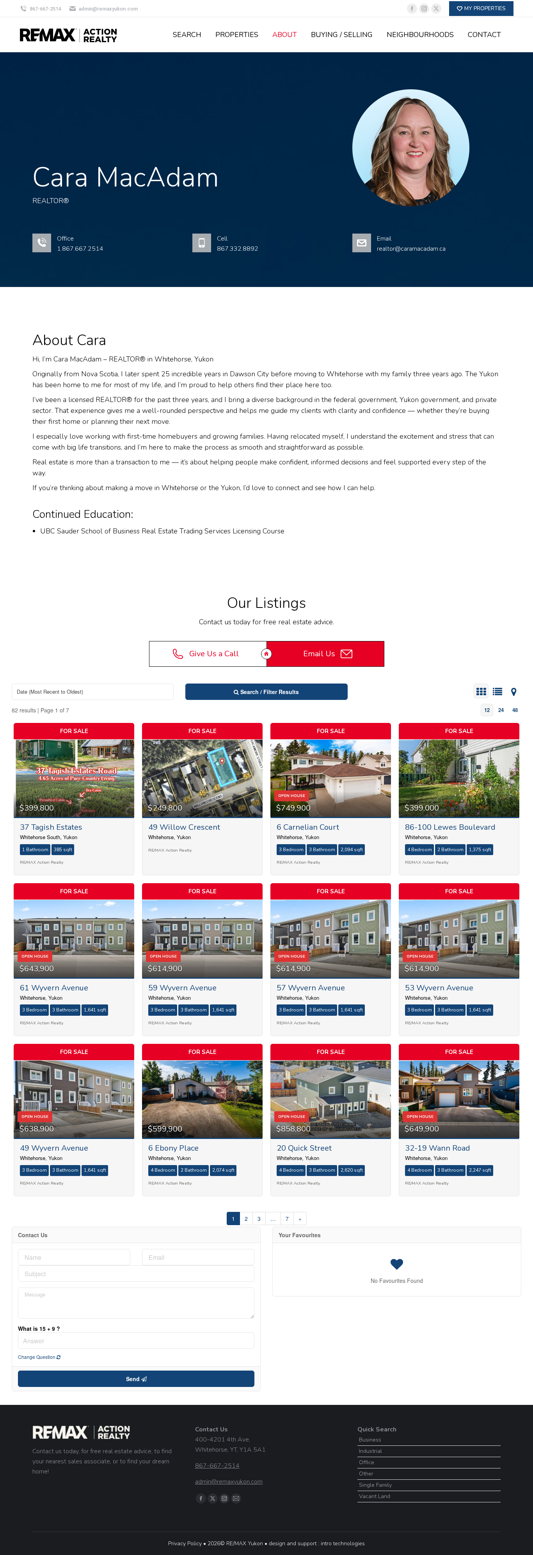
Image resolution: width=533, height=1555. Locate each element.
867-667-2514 (45, 9)
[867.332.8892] (279, 249)
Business (370, 1439)
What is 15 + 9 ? (39, 1328)
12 (487, 710)
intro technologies (343, 1543)
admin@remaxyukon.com (108, 9)
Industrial (370, 1451)
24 (501, 710)
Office (366, 1462)
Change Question (37, 1356)
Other (366, 1473)
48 (515, 710)
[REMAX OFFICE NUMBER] (119, 249)
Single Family (375, 1485)
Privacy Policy (185, 1543)
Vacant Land (374, 1496)
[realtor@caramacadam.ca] (439, 249)
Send (133, 1379)
